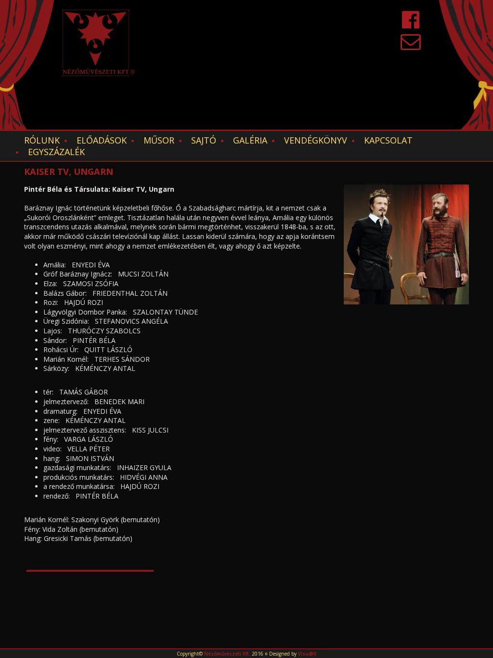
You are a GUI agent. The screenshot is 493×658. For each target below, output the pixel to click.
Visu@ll (307, 653)
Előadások (102, 140)
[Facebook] (410, 24)
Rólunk (42, 140)
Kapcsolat (388, 140)
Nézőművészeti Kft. (227, 653)
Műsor (158, 140)
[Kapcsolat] (411, 46)
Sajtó (203, 140)
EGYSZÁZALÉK (56, 152)
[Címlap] (99, 43)
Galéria (250, 140)
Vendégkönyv (315, 140)
